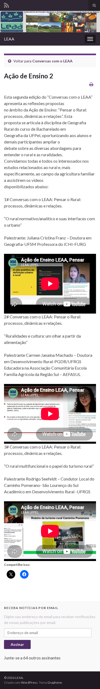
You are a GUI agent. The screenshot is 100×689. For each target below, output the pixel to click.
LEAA (9, 38)
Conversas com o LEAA (52, 61)
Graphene (54, 682)
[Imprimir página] (91, 84)
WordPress (29, 682)
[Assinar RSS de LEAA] (6, 4)
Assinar (17, 644)
